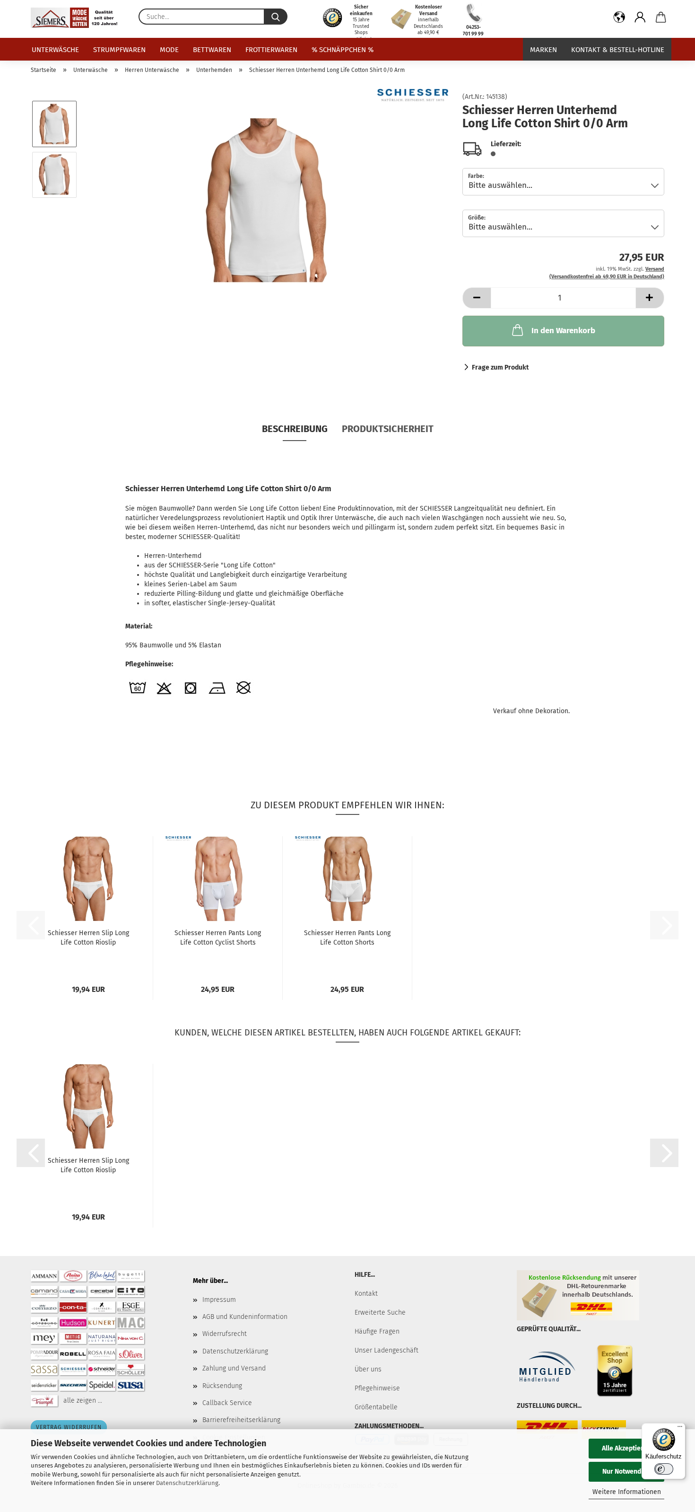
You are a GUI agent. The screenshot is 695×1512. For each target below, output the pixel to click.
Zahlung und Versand (234, 1368)
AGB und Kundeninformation (244, 1317)
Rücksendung (222, 1386)
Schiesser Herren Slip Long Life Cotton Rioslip (88, 937)
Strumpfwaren (119, 49)
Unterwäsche (55, 49)
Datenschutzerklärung (187, 1482)
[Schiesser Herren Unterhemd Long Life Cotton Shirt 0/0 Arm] (266, 200)
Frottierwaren (271, 49)
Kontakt (366, 1294)
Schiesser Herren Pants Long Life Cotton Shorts (347, 937)
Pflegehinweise (377, 1388)
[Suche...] (275, 17)
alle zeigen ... (82, 1400)
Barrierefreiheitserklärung (241, 1420)
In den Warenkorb (563, 331)
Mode (169, 49)
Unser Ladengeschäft (386, 1350)
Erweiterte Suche (380, 1313)
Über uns (368, 1369)
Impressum (219, 1300)
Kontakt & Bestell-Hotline (617, 49)
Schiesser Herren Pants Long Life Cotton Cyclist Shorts (217, 937)
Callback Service (227, 1403)
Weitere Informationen (626, 1492)
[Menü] (680, 1428)
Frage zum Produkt (500, 367)
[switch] (663, 1469)
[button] (619, 19)
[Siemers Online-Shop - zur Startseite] (77, 17)
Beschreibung (295, 428)
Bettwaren (212, 49)
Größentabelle (376, 1407)
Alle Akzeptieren (626, 1448)
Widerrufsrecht (224, 1334)
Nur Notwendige (626, 1472)
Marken (543, 49)
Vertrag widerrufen (69, 1427)
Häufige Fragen (377, 1331)
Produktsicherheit (388, 428)
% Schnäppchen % (343, 49)
